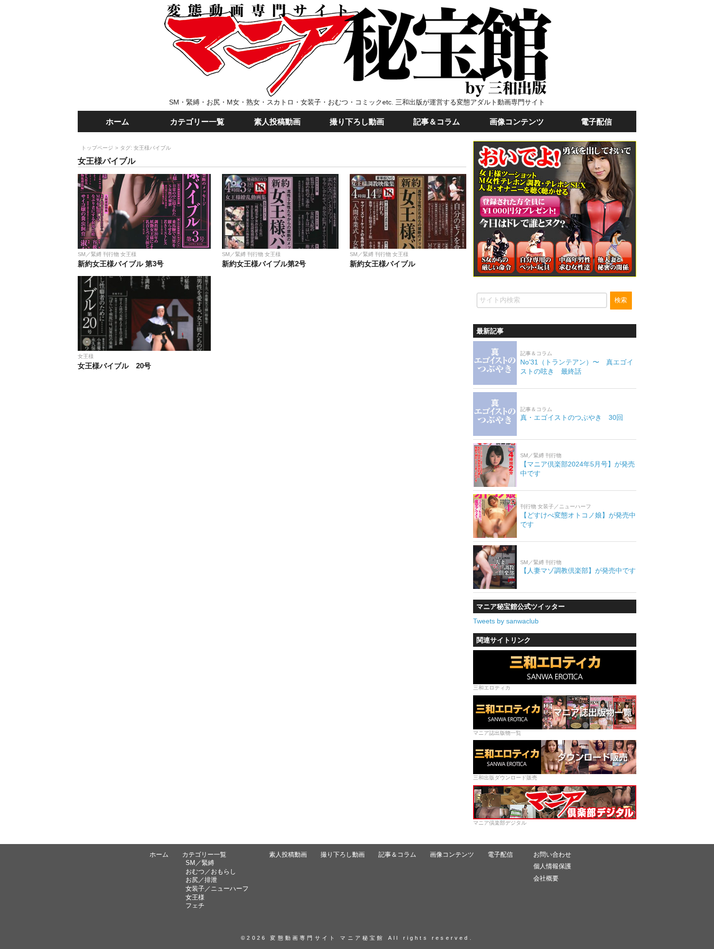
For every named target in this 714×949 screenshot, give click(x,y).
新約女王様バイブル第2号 (264, 263)
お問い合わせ (552, 854)
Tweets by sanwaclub (506, 621)
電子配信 (596, 121)
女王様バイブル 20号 (114, 366)
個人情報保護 (552, 866)
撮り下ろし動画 (357, 121)
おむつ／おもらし (211, 871)
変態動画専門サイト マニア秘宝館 (327, 938)
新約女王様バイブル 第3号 (121, 263)
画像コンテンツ (517, 121)
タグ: (145, 148)
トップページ (97, 148)
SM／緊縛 (200, 863)
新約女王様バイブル (382, 263)
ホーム (117, 121)
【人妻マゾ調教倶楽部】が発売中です (578, 570)
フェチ (195, 905)
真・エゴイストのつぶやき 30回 (571, 417)
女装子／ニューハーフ (217, 888)
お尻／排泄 (201, 880)
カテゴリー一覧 (197, 121)
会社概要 (546, 878)
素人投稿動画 (277, 121)
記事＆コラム (436, 121)
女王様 (195, 897)
